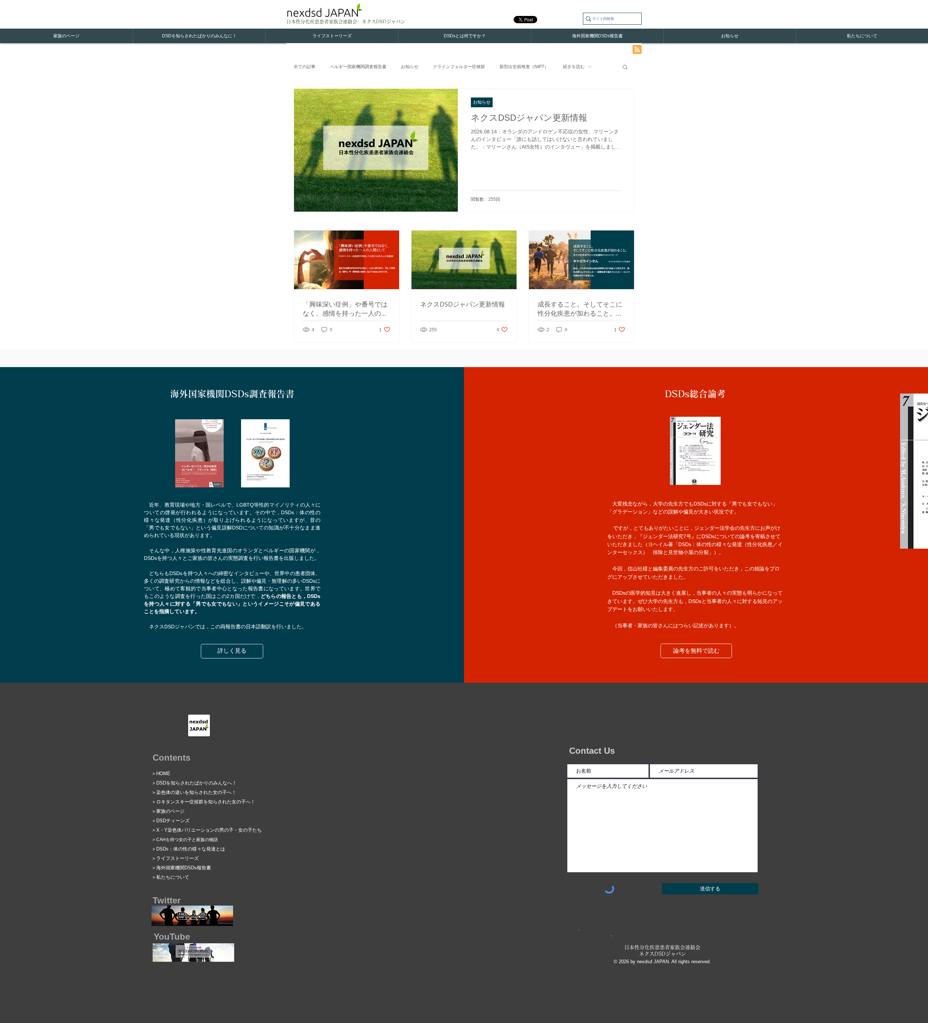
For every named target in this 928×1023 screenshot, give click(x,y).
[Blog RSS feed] (637, 50)
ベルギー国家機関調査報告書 (358, 66)
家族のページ (170, 811)
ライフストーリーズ (177, 858)
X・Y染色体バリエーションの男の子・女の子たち (209, 830)
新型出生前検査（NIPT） (524, 66)
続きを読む (574, 66)
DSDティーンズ (173, 820)
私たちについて (172, 877)
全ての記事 (304, 66)
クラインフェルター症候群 (459, 66)
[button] (625, 67)
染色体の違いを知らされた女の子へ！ (196, 792)
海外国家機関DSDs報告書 (183, 867)
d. (709, 961)
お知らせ (409, 66)
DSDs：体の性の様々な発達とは (190, 849)
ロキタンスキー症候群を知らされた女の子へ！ (205, 801)
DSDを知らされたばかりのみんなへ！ (196, 783)
